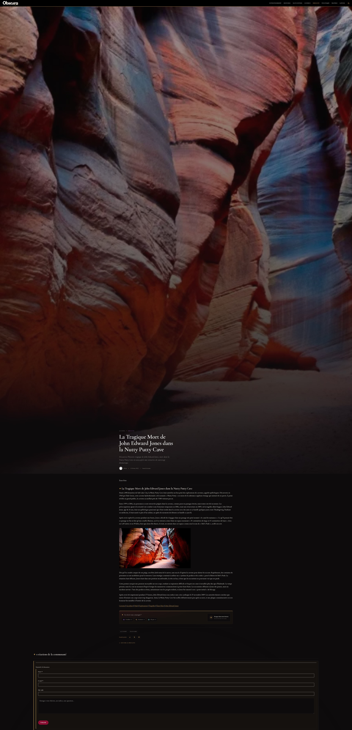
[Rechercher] (348, 3)
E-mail (40, 681)
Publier (43, 722)
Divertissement (275, 3)
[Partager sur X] (134, 637)
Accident (129, 606)
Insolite (316, 3)
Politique (325, 3)
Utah (136, 606)
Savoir (342, 3)
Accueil (122, 431)
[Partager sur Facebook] (130, 637)
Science (308, 3)
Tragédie (152, 606)
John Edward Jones (172, 606)
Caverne (122, 606)
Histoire (287, 3)
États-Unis (160, 606)
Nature (334, 3)
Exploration (143, 606)
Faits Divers (297, 3)
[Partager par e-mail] (139, 637)
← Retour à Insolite (127, 643)
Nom (40, 672)
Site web (40, 690)
